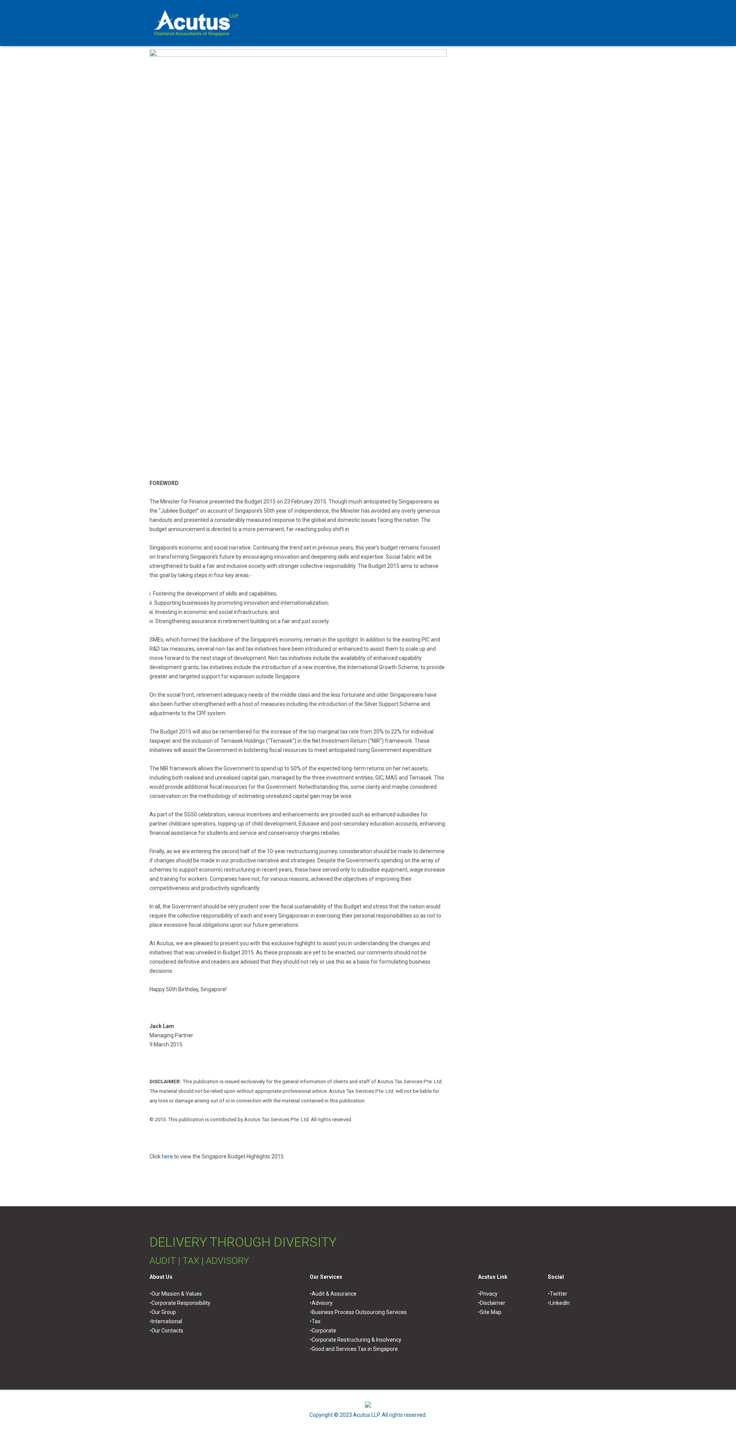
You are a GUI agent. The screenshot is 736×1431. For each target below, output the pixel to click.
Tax (316, 1321)
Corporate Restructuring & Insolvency (356, 1340)
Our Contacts (167, 1330)
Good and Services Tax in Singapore (355, 1349)
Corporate (324, 1330)
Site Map (490, 1312)
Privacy (489, 1294)
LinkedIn (560, 1303)
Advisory (322, 1303)
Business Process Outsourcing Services (359, 1312)
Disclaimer (492, 1303)
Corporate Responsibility (180, 1303)
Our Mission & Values (176, 1294)
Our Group (163, 1312)
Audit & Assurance (334, 1294)
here (167, 1156)
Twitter (558, 1294)
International (166, 1321)
